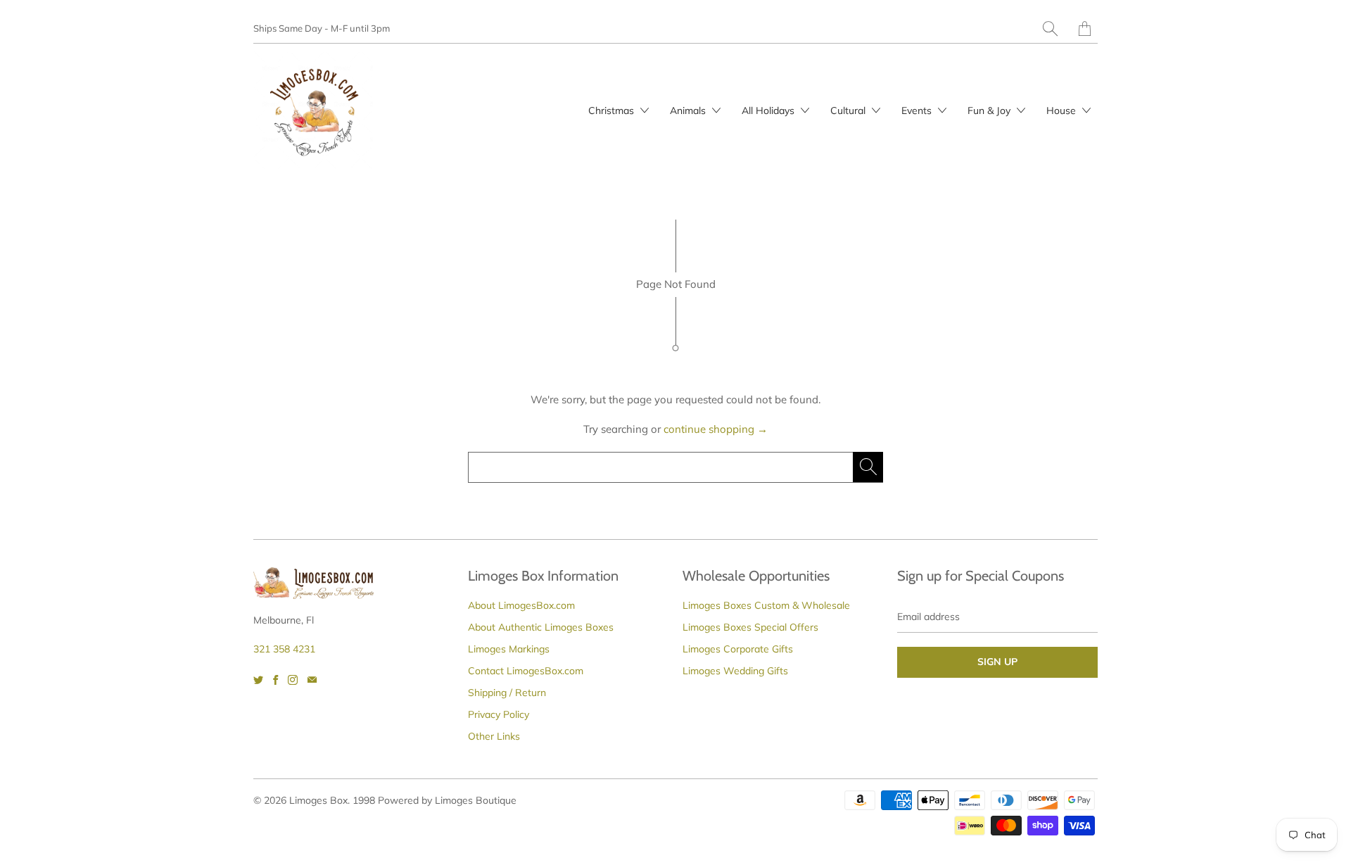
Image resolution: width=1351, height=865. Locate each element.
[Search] (1050, 28)
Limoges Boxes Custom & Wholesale (766, 605)
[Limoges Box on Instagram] (293, 680)
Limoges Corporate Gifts (738, 649)
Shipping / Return (507, 692)
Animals (689, 110)
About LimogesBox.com (521, 605)
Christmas (612, 110)
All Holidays (769, 110)
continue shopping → (716, 429)
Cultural (849, 110)
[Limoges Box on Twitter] (258, 680)
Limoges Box (318, 800)
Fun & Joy (990, 110)
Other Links (494, 736)
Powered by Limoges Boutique (447, 800)
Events (917, 110)
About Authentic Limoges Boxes (541, 627)
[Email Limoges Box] (312, 680)
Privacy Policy (498, 714)
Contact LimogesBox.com (525, 670)
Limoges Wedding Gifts (735, 670)
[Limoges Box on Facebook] (275, 680)
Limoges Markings (509, 649)
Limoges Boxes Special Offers (750, 627)
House (1062, 110)
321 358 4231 (284, 649)
